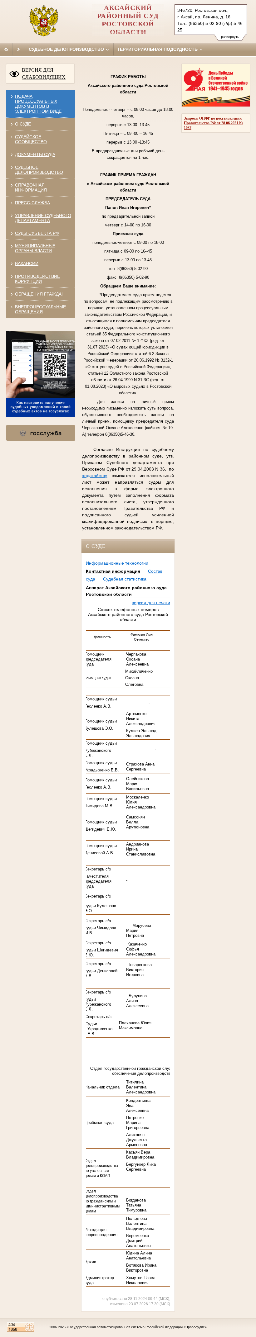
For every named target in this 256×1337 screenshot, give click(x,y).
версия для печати (151, 602)
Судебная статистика (124, 578)
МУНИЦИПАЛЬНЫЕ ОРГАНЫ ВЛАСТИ (35, 248)
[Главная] (6, 49)
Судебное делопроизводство (67, 49)
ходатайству (94, 475)
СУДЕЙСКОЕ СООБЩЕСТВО (31, 139)
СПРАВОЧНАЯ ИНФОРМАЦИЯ (31, 187)
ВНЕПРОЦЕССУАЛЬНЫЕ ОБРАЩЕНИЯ (40, 309)
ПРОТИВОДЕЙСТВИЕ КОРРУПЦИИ (37, 279)
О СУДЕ (23, 123)
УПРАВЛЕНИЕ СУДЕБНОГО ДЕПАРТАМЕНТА (43, 218)
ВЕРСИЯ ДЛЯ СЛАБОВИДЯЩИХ (44, 73)
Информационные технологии (117, 563)
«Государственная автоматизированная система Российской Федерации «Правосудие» (136, 1327)
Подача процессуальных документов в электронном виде (38, 104)
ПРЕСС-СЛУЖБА (32, 202)
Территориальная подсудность (158, 49)
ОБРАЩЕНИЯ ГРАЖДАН (40, 294)
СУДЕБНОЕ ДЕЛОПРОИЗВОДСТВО (39, 170)
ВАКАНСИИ (26, 263)
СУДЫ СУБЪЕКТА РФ (37, 233)
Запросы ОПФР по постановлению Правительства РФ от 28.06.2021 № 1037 (213, 123)
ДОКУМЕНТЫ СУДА (35, 154)
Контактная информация (113, 571)
